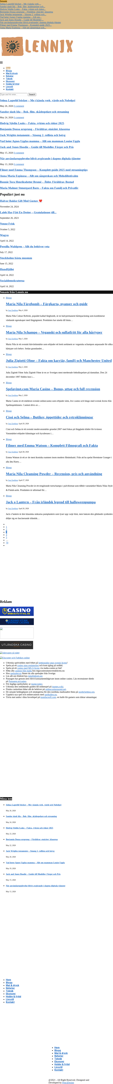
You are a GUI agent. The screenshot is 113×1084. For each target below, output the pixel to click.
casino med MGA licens (28, 668)
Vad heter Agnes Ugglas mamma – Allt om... (20, 17)
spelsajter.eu (15, 673)
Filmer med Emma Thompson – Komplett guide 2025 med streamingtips (44, 169)
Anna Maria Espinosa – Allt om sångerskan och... (23, 27)
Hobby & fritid (12, 84)
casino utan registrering (28, 665)
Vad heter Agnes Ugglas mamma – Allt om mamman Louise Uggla (40, 141)
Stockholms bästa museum (16, 257)
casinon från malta (23, 670)
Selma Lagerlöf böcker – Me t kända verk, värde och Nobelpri (37, 100)
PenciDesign (68, 1082)
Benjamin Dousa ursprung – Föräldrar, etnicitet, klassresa (26, 12)
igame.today (36, 684)
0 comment (19, 106)
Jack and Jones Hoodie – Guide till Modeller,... (22, 20)
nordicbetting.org (86, 692)
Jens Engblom (13, 310)
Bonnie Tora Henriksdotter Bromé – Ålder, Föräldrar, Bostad (37, 181)
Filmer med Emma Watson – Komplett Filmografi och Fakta (52, 445)
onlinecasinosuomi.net (55, 689)
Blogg (9, 71)
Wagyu (4, 235)
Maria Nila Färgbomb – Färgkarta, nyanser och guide (47, 304)
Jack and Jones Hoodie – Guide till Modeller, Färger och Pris (37, 147)
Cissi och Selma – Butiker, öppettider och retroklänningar (49, 417)
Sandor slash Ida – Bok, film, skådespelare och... (22, 6)
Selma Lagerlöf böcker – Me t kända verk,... (20, 4)
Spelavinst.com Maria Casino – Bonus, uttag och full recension (53, 389)
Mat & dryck (12, 73)
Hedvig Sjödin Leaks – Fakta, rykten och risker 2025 (32, 123)
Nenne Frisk (7, 223)
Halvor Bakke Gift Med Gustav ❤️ (21, 200)
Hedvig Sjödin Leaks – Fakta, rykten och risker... (23, 9)
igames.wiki (57, 686)
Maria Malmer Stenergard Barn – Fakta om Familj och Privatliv (39, 187)
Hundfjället (7, 269)
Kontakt (10, 89)
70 (7, 542)
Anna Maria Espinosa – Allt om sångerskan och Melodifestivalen (39, 175)
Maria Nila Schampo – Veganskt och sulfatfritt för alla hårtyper (54, 332)
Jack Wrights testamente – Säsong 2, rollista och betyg (32, 135)
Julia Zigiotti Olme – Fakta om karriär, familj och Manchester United (59, 360)
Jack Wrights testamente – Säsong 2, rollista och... (23, 14)
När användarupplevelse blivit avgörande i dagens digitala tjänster (30, 22)
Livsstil (9, 86)
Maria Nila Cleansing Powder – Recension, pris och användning (54, 474)
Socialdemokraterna (12, 280)
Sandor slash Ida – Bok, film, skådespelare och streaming (34, 111)
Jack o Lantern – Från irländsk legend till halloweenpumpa (51, 502)
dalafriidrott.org (35, 676)
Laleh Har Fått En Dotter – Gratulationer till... (28, 212)
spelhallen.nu (51, 694)
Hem (8, 68)
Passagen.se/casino (17, 681)
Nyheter (10, 76)
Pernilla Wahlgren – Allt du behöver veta (24, 246)
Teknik (9, 79)
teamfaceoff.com (48, 697)
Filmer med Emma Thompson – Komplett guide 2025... (26, 25)
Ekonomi (10, 81)
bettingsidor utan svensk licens (53, 663)
